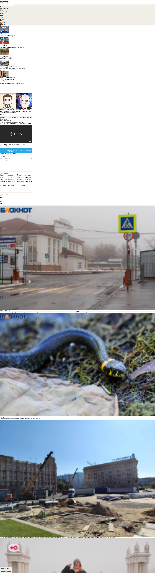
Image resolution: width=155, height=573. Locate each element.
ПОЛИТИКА (1, 16)
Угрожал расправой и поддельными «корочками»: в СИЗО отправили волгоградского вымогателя (30, 418)
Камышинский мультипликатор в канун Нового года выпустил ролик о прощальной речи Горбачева (12, 144)
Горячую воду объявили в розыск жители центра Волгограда (74, 312)
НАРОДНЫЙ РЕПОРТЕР (3, 13)
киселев (13, 153)
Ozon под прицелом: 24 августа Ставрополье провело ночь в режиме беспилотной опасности (10, 418)
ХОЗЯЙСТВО (1, 20)
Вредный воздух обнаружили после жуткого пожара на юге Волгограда (81, 537)
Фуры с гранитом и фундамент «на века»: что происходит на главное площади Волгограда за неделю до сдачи (12, 537)
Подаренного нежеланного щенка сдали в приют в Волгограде (66, 537)
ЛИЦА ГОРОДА (2, 12)
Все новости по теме (2, 34)
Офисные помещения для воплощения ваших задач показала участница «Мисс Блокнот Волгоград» (12, 47)
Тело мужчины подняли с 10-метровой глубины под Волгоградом (60, 312)
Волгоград (1, 153)
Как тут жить (1, 59)
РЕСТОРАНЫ (1, 17)
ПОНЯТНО (6, 571)
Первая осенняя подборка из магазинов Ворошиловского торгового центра (9, 79)
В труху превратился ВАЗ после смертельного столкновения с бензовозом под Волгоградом (50, 537)
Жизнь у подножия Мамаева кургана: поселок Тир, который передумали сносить (10, 69)
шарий (14, 153)
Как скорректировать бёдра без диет (4, 80)
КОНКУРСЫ (1, 10)
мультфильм (10, 153)
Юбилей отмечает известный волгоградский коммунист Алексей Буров (46, 312)
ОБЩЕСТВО (1, 15)
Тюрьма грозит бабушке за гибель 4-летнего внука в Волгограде (109, 537)
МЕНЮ (1, 6)
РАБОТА (4, 22)
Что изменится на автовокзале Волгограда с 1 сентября (5, 310)
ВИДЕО (1, 9)
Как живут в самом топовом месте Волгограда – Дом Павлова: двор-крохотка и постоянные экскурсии (12, 68)
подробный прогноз (2, 194)
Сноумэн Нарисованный (6, 153)
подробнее (6, 194)
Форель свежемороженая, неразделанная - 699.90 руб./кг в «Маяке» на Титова (9, 36)
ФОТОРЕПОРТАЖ (2, 19)
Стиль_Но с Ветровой (2, 70)
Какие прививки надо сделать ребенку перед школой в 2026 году (95, 537)
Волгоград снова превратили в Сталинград (5, 57)
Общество (1, 92)
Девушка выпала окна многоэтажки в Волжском (103, 312)
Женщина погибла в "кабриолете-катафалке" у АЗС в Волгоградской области (32, 537)
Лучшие (4, 160)
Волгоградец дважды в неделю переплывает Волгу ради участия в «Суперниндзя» (89, 312)
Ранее (7, 160)
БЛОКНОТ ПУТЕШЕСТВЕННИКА (4, 8)
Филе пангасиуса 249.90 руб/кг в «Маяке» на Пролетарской (7, 35)
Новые (1, 160)
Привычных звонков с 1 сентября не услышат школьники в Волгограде (31, 312)
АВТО (0, 7)
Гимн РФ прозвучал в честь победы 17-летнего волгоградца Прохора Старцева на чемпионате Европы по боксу (12, 312)
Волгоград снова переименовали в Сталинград (6, 58)
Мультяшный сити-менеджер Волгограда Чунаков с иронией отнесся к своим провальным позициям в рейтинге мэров (15, 145)
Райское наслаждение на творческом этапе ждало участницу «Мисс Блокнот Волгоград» (11, 46)
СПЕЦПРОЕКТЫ (2, 18)
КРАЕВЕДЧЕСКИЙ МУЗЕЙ (3, 11)
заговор (16, 153)
